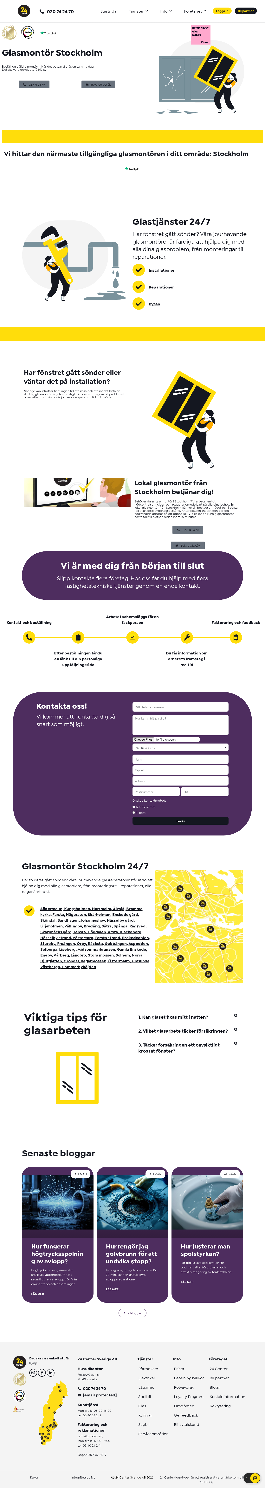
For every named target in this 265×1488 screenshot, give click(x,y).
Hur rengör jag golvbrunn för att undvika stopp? (131, 1253)
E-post (140, 812)
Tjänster (136, 11)
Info (163, 11)
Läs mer (37, 1293)
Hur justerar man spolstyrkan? (205, 1249)
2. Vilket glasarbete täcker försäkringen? (183, 1030)
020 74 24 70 (60, 11)
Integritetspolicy (83, 1477)
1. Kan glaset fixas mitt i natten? (173, 1016)
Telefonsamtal (146, 807)
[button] (187, 1017)
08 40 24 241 (91, 1445)
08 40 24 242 (92, 1415)
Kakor (34, 1477)
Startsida (108, 11)
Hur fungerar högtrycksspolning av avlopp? (57, 1253)
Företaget (193, 11)
